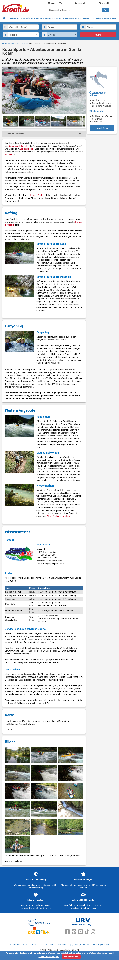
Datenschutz (49, 944)
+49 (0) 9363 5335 (83, 944)
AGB (28, 944)
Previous (5, 121)
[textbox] (23, 27)
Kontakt (105, 3)
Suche (98, 35)
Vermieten (82, 3)
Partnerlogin (62, 944)
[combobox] (21, 27)
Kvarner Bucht (36, 195)
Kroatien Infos (22, 44)
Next (82, 121)
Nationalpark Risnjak (17, 146)
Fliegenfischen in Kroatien (58, 516)
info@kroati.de (102, 944)
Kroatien (8, 154)
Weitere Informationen (99, 953)
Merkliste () (56, 3)
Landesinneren (26, 149)
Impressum (37, 944)
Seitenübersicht (8, 44)
